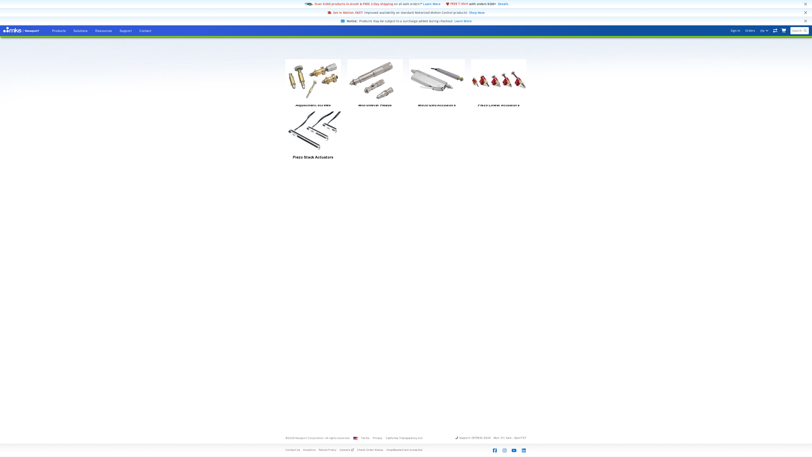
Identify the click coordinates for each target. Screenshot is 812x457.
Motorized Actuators (437, 105)
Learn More (431, 4)
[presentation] (406, 228)
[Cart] (784, 30)
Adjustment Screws (313, 105)
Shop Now (476, 13)
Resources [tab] (103, 31)
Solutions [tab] (81, 31)
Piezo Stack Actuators (313, 157)
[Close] (805, 4)
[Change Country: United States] (355, 438)
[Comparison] (775, 30)
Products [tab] (59, 31)
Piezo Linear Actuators (499, 105)
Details (503, 4)
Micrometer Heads (375, 105)
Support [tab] (126, 31)
